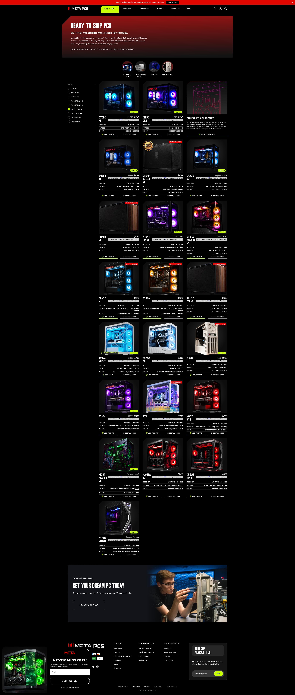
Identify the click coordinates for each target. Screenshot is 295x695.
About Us (117, 652)
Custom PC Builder (145, 648)
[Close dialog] (88, 650)
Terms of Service (172, 686)
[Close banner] (292, 2)
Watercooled (143, 660)
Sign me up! (70, 681)
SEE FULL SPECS (130, 134)
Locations (117, 660)
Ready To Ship (109, 8)
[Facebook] (97, 666)
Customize (127, 8)
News (116, 664)
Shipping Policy (122, 686)
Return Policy (136, 686)
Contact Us (118, 648)
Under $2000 (168, 660)
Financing (159, 8)
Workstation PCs (170, 652)
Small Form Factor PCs (147, 652)
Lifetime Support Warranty (123, 656)
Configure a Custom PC (200, 118)
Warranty (147, 686)
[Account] (220, 8)
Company (174, 8)
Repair (189, 8)
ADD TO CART (109, 134)
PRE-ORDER (109, 375)
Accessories (144, 8)
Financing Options (89, 605)
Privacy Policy (158, 686)
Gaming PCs (168, 648)
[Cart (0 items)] (215, 8)
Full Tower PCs (144, 656)
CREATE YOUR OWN (208, 134)
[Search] (225, 8)
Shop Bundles (172, 2)
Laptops (167, 656)
